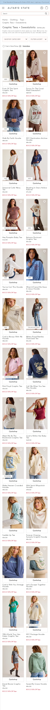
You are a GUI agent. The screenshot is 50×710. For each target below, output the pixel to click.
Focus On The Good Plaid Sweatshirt (35, 89)
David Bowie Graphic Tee (11, 685)
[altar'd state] (18, 7)
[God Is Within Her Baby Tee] (37, 413)
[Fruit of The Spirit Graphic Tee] (13, 66)
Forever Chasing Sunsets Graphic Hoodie (36, 536)
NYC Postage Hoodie (35, 634)
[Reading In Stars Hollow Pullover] (37, 165)
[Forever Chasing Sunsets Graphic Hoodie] (37, 513)
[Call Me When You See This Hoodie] (37, 364)
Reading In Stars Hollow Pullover (36, 189)
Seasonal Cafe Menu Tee (11, 189)
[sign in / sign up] (42, 8)
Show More (25, 698)
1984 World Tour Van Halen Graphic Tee (11, 635)
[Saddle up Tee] (13, 513)
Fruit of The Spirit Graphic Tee (10, 89)
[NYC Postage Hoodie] (37, 612)
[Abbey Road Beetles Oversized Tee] (37, 314)
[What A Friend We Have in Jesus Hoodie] (37, 264)
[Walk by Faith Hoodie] (13, 116)
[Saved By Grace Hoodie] (37, 661)
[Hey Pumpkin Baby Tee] (13, 215)
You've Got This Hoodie (12, 287)
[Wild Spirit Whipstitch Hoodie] (37, 463)
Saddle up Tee (8, 535)
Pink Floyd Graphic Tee (12, 386)
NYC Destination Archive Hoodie (36, 139)
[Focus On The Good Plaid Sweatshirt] (37, 66)
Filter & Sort (36, 39)
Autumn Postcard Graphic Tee (33, 238)
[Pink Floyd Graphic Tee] (13, 364)
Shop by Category (12, 39)
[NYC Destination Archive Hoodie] (37, 116)
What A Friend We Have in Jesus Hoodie (36, 288)
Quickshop (13, 84)
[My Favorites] (21, 53)
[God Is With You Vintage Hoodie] (13, 562)
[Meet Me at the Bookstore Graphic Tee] (13, 413)
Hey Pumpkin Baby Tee (12, 237)
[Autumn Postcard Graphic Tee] (37, 215)
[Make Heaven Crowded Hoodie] (13, 463)
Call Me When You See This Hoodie (36, 387)
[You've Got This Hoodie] (13, 264)
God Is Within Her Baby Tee (36, 437)
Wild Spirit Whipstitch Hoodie (35, 486)
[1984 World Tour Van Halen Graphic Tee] (13, 612)
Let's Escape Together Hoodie (36, 586)
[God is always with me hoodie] (13, 314)
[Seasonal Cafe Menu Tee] (13, 165)
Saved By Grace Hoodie (36, 684)
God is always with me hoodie (12, 338)
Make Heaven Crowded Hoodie (12, 486)
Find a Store (26, 46)
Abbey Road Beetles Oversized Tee (35, 338)
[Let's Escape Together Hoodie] (37, 562)
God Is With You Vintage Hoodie (13, 586)
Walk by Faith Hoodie (11, 138)
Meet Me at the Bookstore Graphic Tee (12, 437)
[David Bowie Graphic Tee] (13, 661)
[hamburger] (3, 8)
